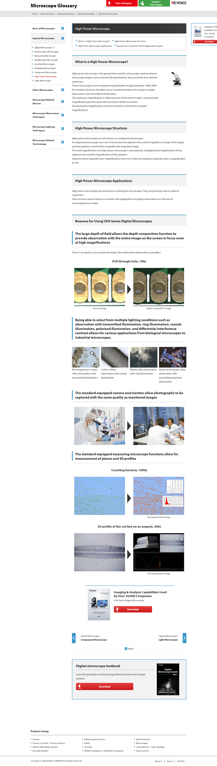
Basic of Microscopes (44, 28)
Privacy (170, 761)
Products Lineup (40, 731)
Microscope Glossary (66, 14)
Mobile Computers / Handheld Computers (104, 750)
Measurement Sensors (94, 739)
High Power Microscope (45, 76)
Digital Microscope (43, 47)
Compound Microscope (45, 72)
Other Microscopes (43, 89)
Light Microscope (42, 80)
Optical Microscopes (86, 14)
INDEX (131, 648)
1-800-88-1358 (43, 720)
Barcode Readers (40, 750)
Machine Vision (143, 739)
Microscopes (142, 743)
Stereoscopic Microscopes (46, 51)
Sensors (36, 739)
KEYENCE (180, 761)
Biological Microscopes (45, 68)
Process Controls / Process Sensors (49, 743)
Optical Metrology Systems (45, 746)
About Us (159, 761)
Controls (88, 746)
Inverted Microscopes (44, 64)
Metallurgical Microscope (46, 59)
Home (34, 14)
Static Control (142, 750)
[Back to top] (198, 708)
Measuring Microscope (45, 55)
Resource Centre (47, 14)
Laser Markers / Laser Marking (150, 746)
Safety (87, 743)
